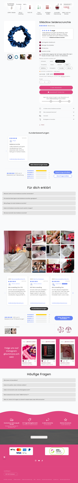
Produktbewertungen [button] (39, 309)
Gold (52, 61)
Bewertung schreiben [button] (62, 172)
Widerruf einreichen (39, 437)
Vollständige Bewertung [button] (17, 159)
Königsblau (60, 61)
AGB (34, 479)
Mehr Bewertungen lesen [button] (39, 165)
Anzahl (41, 79)
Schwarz (44, 61)
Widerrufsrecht (17, 479)
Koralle (61, 68)
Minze (69, 68)
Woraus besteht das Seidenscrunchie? (15, 213)
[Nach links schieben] (5, 57)
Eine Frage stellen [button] (63, 176)
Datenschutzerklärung (27, 479)
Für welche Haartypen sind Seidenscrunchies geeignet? (20, 198)
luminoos (10, 479)
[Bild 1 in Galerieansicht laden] (10, 57)
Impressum (55, 479)
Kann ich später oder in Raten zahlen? (15, 385)
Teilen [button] (42, 125)
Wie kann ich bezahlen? (11, 380)
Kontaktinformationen (47, 479)
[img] (13, 138)
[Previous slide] (6, 151)
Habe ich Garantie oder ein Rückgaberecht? (17, 390)
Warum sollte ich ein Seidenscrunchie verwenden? (19, 193)
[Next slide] (72, 151)
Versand (63, 76)
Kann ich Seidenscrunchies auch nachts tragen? (18, 208)
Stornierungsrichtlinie (65, 479)
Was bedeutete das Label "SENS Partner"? (16, 394)
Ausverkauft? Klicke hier (57, 92)
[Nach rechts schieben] (33, 57)
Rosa (53, 65)
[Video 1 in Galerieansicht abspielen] (22, 57)
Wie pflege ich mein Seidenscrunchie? (15, 203)
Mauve (60, 65)
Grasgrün (53, 68)
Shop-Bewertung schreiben (64, 318)
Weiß (67, 64)
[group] (29, 352)
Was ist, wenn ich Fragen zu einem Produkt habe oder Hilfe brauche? (24, 399)
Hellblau (43, 68)
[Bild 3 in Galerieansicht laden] (29, 57)
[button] (43, 26)
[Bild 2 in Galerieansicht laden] (16, 57)
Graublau (44, 65)
